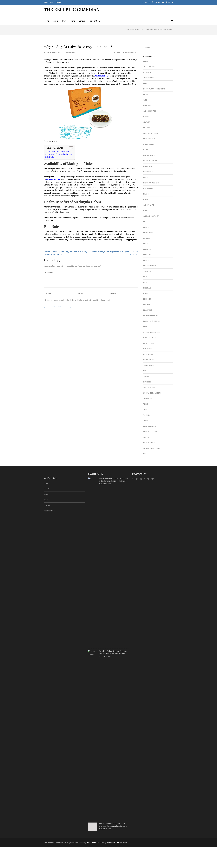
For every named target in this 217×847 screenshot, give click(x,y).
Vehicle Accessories (151, 432)
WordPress (111, 843)
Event (145, 177)
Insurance (147, 260)
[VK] (169, 2)
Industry (147, 255)
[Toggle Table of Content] (69, 148)
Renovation (148, 354)
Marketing (147, 310)
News (73, 21)
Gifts (145, 221)
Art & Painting (149, 67)
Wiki (144, 454)
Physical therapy (150, 338)
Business (146, 94)
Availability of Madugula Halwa (58, 151)
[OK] (166, 2)
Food (118, 52)
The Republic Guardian (71, 9)
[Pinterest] (152, 2)
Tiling (145, 404)
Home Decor (148, 233)
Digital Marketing (150, 161)
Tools (146, 409)
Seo (144, 371)
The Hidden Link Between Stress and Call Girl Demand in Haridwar (113, 824)
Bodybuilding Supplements (154, 89)
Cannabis (147, 105)
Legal (145, 282)
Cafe (145, 100)
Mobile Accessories (151, 315)
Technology (48, 2)
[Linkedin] (141, 479)
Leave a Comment (131, 52)
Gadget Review (149, 205)
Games (146, 210)
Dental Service (149, 155)
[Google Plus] (159, 2)
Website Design (149, 443)
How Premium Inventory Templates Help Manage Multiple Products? (113, 479)
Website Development (152, 448)
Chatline (146, 128)
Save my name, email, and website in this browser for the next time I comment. (78, 300)
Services (146, 376)
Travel (58, 2)
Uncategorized (149, 426)
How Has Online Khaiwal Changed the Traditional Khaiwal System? (113, 652)
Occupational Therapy (152, 332)
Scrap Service (148, 365)
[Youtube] (163, 2)
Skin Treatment (149, 387)
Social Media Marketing (153, 393)
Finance (146, 194)
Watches (147, 437)
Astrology (147, 72)
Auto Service (148, 78)
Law (145, 277)
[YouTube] (152, 479)
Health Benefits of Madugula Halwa (59, 154)
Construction (149, 139)
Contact (82, 21)
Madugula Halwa (102, 76)
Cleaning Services (150, 133)
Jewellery (147, 271)
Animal (146, 61)
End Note (50, 157)
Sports (55, 21)
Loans (145, 293)
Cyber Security (149, 144)
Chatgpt (146, 122)
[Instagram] (156, 2)
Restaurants (148, 360)
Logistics (147, 299)
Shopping (147, 382)
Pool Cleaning (149, 343)
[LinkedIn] (149, 2)
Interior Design (149, 266)
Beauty (146, 83)
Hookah (146, 238)
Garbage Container (151, 216)
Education (147, 166)
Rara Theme (91, 843)
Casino (146, 116)
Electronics (148, 172)
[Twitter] (146, 2)
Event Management (151, 183)
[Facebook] (142, 2)
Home (46, 21)
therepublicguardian (55, 52)
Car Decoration (149, 111)
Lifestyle (147, 288)
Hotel (145, 244)
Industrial (147, 249)
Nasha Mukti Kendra (151, 321)
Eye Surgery (148, 188)
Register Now (94, 21)
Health (146, 227)
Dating (146, 150)
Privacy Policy (121, 843)
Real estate (148, 349)
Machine (146, 304)
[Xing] (172, 2)
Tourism (146, 415)
